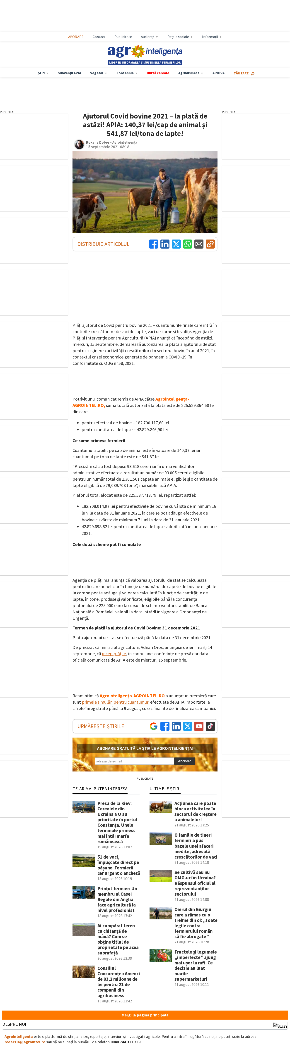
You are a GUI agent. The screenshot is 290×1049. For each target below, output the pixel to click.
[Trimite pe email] (198, 244)
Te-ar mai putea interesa (100, 788)
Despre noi (14, 1024)
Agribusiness (188, 73)
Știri (41, 73)
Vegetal (96, 73)
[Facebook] (153, 244)
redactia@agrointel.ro (25, 1042)
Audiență (147, 36)
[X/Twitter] (187, 726)
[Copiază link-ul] (210, 244)
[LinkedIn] (164, 244)
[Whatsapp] (187, 244)
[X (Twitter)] (176, 244)
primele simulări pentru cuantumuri (115, 702)
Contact (99, 36)
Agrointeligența (19, 1036)
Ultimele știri (165, 788)
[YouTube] (198, 726)
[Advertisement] (149, 16)
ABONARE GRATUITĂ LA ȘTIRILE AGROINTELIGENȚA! (145, 748)
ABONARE (76, 36)
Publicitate (123, 36)
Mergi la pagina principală (145, 1015)
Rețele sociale (178, 36)
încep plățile (114, 653)
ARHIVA (219, 73)
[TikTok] (210, 726)
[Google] (153, 726)
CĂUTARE (241, 73)
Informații (210, 36)
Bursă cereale (158, 73)
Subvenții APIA (69, 73)
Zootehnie (125, 73)
